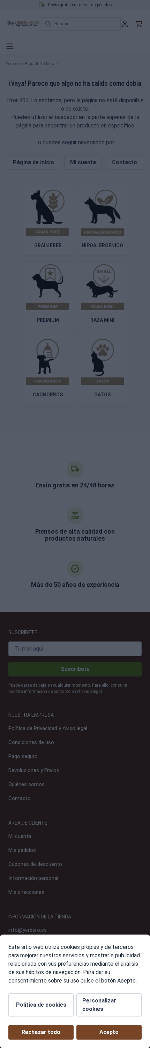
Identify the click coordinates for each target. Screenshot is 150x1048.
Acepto (109, 1032)
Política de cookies (41, 1004)
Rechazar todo (41, 1032)
